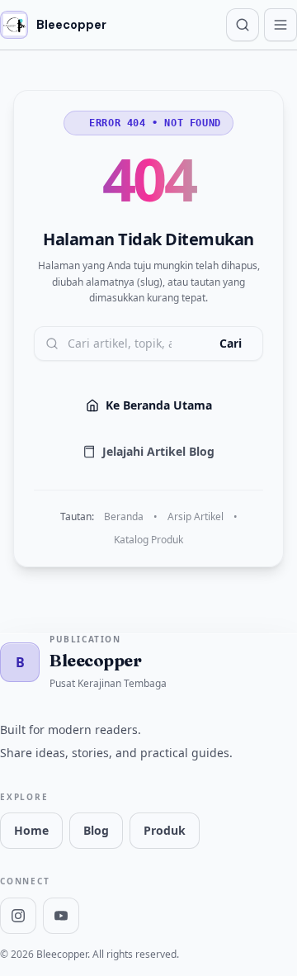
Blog (96, 830)
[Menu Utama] (280, 24)
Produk (165, 830)
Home (31, 830)
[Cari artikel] (242, 24)
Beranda (124, 517)
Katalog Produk (148, 540)
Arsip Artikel (195, 517)
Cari (230, 343)
